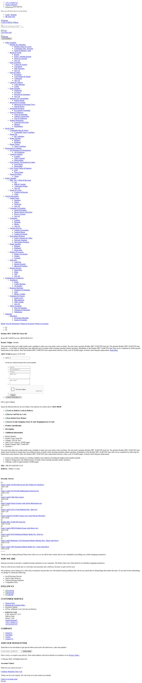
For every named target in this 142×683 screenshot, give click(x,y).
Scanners (17, 258)
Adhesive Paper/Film (21, 116)
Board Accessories (20, 59)
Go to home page (11, 679)
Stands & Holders (20, 210)
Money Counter (19, 294)
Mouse (16, 224)
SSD (16, 274)
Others (16, 202)
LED (16, 170)
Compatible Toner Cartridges (24, 132)
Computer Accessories (17, 208)
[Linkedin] (9, 595)
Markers (17, 124)
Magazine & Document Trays (24, 104)
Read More (114, 350)
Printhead (17, 142)
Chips (16, 194)
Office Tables (19, 302)
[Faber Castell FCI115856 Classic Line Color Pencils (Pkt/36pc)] (2, 514)
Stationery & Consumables (19, 98)
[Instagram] (9, 593)
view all (17, 61)
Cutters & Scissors (20, 64)
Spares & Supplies (20, 320)
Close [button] (3, 679)
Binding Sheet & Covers (22, 47)
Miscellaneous (19, 300)
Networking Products (17, 236)
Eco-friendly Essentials (22, 110)
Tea (15, 182)
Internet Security (20, 264)
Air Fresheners (19, 152)
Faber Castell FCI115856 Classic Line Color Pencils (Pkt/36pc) (23, 516)
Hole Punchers (19, 68)
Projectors (17, 204)
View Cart (18, 671)
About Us (8, 633)
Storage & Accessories (18, 102)
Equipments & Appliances (14, 278)
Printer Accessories (21, 254)
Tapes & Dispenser (21, 114)
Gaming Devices (16, 228)
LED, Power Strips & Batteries (21, 168)
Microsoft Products (21, 266)
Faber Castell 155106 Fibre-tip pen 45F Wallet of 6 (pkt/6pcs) (22, 485)
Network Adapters (20, 240)
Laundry (17, 156)
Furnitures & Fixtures (17, 296)
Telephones (18, 312)
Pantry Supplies (10, 178)
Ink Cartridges (19, 136)
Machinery (13, 316)
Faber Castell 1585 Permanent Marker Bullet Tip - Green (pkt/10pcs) (25, 547)
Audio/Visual (14, 198)
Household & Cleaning (13, 148)
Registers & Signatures (22, 94)
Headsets (17, 222)
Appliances (14, 280)
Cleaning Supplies (16, 154)
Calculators (18, 66)
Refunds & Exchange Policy (15, 605)
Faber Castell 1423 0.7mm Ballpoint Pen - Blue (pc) (19, 509)
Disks (16, 272)
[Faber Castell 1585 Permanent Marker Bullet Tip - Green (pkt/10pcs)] (2, 545)
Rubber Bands (19, 100)
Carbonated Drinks (21, 186)
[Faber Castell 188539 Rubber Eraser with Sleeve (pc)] (2, 526)
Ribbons (17, 140)
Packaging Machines (21, 318)
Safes (16, 292)
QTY (7, 358)
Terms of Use (10, 603)
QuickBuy (9, 635)
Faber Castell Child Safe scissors (12, 497)
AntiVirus (17, 262)
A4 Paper (17, 92)
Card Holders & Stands (22, 76)
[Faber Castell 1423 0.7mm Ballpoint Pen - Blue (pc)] (2, 507)
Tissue (16, 176)
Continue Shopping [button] (8, 671)
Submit (13, 395)
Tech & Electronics (12, 196)
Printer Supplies (15, 138)
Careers (8, 637)
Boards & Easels (15, 53)
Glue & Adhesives (20, 118)
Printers (17, 256)
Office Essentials (16, 306)
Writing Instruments (17, 120)
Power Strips (18, 172)
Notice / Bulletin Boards (22, 57)
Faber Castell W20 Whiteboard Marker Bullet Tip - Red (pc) (22, 534)
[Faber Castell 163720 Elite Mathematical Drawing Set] (2, 489)
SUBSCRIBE (27, 651)
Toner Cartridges (20, 146)
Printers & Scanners (17, 252)
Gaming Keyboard (20, 234)
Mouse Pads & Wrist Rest (23, 212)
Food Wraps (18, 164)
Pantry (16, 282)
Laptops (17, 220)
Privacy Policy (74, 655)
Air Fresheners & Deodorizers (20, 150)
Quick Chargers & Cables (23, 238)
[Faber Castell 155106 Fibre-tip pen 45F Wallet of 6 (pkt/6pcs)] (2, 483)
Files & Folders (15, 72)
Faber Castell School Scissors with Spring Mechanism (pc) (21, 503)
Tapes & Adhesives (16, 112)
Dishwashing (18, 160)
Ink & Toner (9, 128)
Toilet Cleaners (19, 158)
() (10, 17)
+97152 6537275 (11, 624)
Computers (13, 218)
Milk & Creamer (20, 184)
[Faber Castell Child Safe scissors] (2, 495)
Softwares (13, 260)
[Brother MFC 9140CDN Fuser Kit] (2, 520)
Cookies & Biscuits (21, 192)
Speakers (17, 200)
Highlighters (18, 126)
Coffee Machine (20, 284)
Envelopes (18, 74)
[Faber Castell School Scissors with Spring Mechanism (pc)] (2, 501)
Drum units (18, 250)
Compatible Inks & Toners (19, 130)
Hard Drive (18, 270)
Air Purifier (18, 286)
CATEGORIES (6, 39)
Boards (16, 55)
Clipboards (18, 78)
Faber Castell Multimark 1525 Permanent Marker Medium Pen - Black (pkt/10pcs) (30, 540)
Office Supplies (10, 43)
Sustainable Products (17, 108)
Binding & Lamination (18, 45)
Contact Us (9, 639)
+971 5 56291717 (11, 622)
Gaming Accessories (21, 230)
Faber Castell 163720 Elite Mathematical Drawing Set (20, 491)
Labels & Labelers (16, 82)
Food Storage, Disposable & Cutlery (22, 162)
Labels (16, 86)
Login (7, 15)
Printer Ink (13, 134)
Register (14, 15)
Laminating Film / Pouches (23, 49)
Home (3, 324)
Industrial (8, 314)
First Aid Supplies (20, 308)
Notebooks (18, 90)
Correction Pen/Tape (21, 122)
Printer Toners (15, 144)
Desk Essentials (15, 63)
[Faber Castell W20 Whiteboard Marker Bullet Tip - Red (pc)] (2, 532)
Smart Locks (18, 298)
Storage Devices (15, 268)
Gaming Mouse (19, 232)
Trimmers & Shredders (22, 290)
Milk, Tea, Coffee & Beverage (20, 180)
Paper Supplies (15, 88)
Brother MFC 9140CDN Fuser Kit (13, 522)
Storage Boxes (19, 106)
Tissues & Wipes (15, 174)
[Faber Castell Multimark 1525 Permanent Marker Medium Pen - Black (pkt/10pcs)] (2, 538)
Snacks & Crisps (15, 190)
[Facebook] (9, 591)
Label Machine (19, 84)
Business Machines (16, 288)
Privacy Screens (19, 214)
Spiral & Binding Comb (22, 51)
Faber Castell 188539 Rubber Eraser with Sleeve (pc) (19, 528)
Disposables (18, 166)
